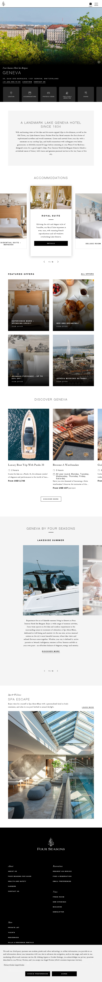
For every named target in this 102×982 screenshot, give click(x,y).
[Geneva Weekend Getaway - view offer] (73, 360)
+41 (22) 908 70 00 (12, 82)
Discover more (51, 651)
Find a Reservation (62, 876)
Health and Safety (17, 881)
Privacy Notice (9, 965)
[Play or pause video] (99, 62)
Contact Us (40, 82)
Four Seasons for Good (19, 876)
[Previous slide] (44, 262)
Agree (64, 974)
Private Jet (13, 927)
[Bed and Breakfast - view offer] (73, 305)
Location (27, 82)
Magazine (57, 907)
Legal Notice (19, 965)
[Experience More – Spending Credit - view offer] (28, 305)
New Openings (59, 902)
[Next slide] (58, 262)
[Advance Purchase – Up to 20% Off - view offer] (28, 360)
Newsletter (58, 912)
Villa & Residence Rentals (21, 942)
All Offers (87, 274)
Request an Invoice (62, 871)
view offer (17, 326)
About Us (12, 871)
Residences (13, 937)
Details (51, 243)
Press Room (58, 897)
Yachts (11, 932)
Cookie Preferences (37, 974)
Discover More (51, 499)
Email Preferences (62, 881)
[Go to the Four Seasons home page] (3, 3)
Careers (12, 886)
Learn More (88, 707)
